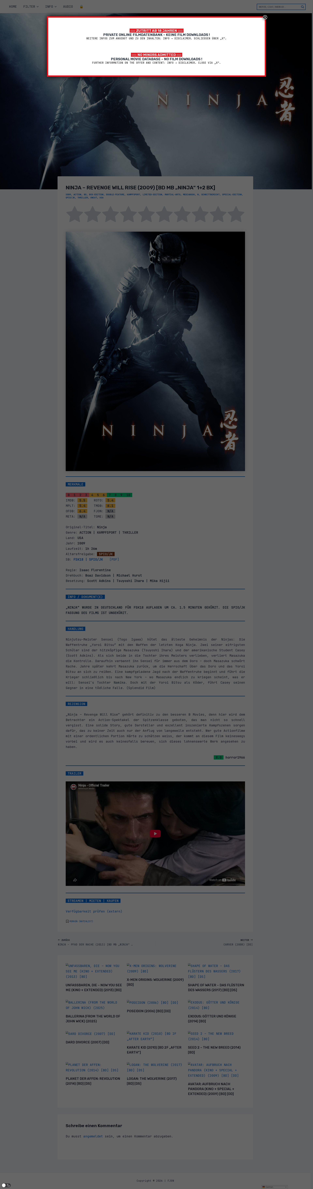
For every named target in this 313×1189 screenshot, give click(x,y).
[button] (6, 1185)
